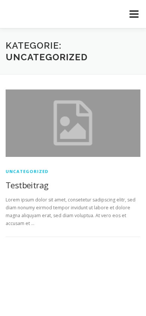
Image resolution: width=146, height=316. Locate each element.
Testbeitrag (27, 185)
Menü (133, 14)
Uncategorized (27, 171)
